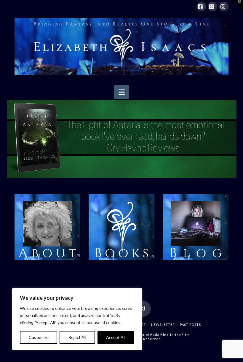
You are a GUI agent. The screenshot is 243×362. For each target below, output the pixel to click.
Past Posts (190, 324)
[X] (212, 6)
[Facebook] (201, 6)
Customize (39, 337)
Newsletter (163, 324)
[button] (121, 92)
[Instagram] (223, 6)
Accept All (115, 337)
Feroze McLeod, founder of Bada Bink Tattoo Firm (145, 335)
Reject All (77, 337)
